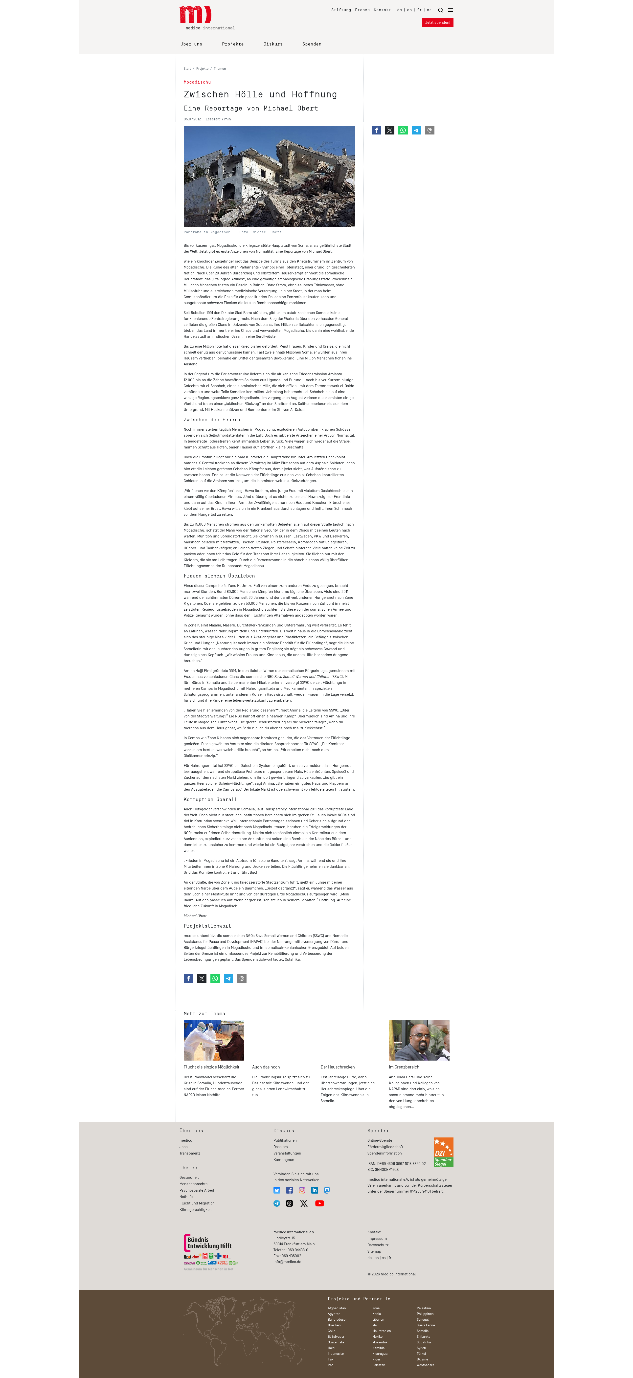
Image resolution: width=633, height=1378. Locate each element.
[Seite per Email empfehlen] (242, 978)
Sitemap (374, 1251)
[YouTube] (319, 1203)
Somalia (423, 1331)
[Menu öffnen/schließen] (445, 10)
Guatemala (336, 1342)
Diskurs (273, 44)
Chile (331, 1331)
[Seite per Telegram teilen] (228, 978)
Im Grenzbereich (404, 1067)
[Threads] (289, 1203)
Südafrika (424, 1342)
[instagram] (302, 1190)
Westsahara (425, 1365)
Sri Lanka (423, 1336)
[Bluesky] (276, 1190)
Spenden (311, 44)
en (409, 10)
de (399, 10)
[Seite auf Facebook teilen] (188, 978)
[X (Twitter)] (304, 1203)
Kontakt (382, 10)
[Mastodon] (327, 1190)
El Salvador (336, 1336)
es (429, 10)
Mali (375, 1325)
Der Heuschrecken (338, 1067)
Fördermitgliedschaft (385, 1147)
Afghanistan (337, 1308)
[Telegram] (276, 1203)
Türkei (421, 1354)
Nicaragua (379, 1354)
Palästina (424, 1308)
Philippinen (425, 1314)
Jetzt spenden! (437, 22)
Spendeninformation (384, 1153)
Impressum (377, 1238)
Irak (330, 1359)
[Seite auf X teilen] (201, 978)
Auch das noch (266, 1067)
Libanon (378, 1319)
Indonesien (336, 1354)
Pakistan (378, 1365)
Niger (376, 1359)
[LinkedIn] (314, 1190)
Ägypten (334, 1314)
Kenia (376, 1314)
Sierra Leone (426, 1325)
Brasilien (334, 1325)
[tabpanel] (214, 1066)
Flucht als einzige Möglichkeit (211, 1067)
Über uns (191, 44)
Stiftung (341, 10)
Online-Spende (379, 1140)
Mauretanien (381, 1331)
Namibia (378, 1348)
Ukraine (422, 1359)
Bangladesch (337, 1319)
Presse (362, 10)
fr (419, 10)
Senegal (423, 1319)
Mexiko (377, 1336)
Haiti (331, 1348)
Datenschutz (377, 1245)
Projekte (233, 44)
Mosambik (379, 1342)
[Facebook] (289, 1190)
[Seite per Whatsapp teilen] (215, 978)
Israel (376, 1308)
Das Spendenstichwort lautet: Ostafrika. (268, 959)
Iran (331, 1365)
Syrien (421, 1348)
